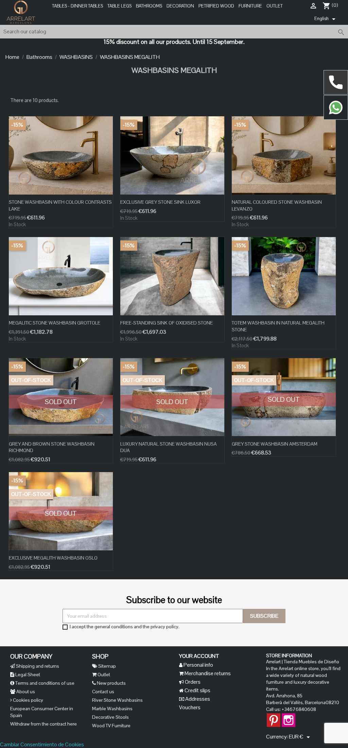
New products (111, 683)
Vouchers (190, 707)
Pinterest (273, 716)
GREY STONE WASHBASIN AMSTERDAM (274, 444)
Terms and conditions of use (44, 683)
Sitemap (106, 666)
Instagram (288, 716)
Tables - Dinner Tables (77, 6)
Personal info (197, 664)
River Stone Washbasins (117, 700)
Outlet (274, 6)
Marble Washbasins (112, 708)
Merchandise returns (207, 673)
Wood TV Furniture (111, 725)
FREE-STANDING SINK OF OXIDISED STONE (166, 323)
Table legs (119, 6)
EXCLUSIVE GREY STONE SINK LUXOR (160, 202)
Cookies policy (27, 700)
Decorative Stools (110, 717)
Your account (199, 656)
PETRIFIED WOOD (216, 6)
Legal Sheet (27, 674)
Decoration (180, 6)
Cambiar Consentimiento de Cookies (42, 744)
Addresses (197, 698)
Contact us (103, 691)
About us (25, 691)
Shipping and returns (37, 666)
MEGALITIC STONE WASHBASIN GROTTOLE (54, 323)
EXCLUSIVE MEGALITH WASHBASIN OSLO (53, 558)
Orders (192, 681)
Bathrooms (149, 6)
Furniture (250, 6)
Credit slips (197, 690)
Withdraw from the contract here (43, 724)
